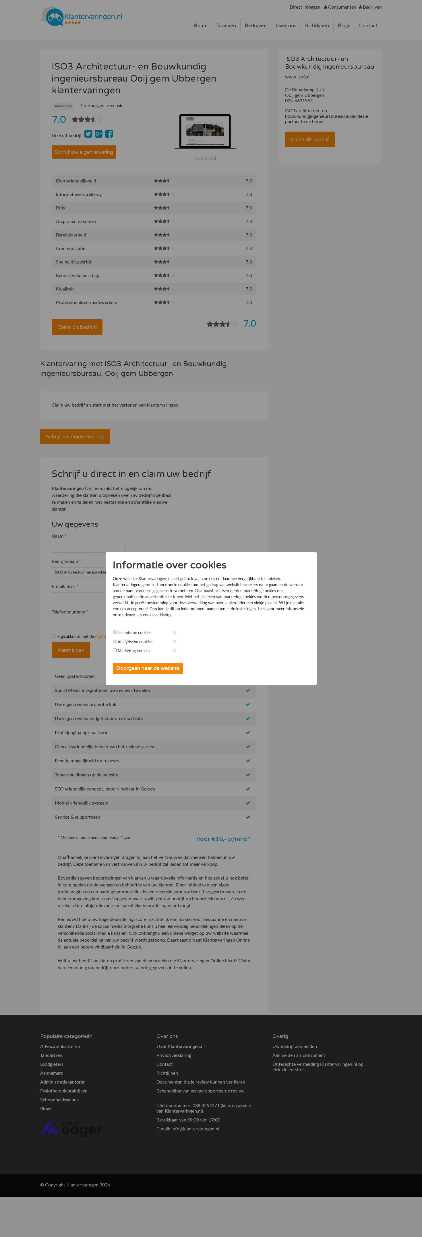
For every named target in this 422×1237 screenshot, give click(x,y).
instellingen (246, 609)
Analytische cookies (135, 642)
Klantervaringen (152, 579)
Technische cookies (134, 633)
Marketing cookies (134, 651)
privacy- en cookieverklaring (146, 615)
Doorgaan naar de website (147, 668)
